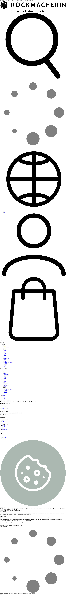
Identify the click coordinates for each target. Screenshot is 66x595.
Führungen (5, 364)
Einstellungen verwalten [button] (20, 510)
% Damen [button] (3, 344)
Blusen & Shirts (6, 374)
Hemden (5, 355)
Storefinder (5, 392)
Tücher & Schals (6, 358)
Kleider (5, 349)
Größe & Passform (4, 419)
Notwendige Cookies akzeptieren (12, 510)
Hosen (5, 353)
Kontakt (3, 421)
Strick (5, 350)
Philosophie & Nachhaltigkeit (8, 362)
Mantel (5, 351)
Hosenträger (5, 383)
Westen (5, 354)
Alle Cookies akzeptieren (4, 510)
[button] (33, 78)
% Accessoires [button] (4, 356)
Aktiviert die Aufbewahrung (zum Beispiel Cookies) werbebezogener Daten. (11, 525)
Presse (5, 365)
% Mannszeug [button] (4, 379)
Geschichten (5, 363)
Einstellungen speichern (4, 526)
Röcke (5, 346)
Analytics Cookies (3, 516)
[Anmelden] (34, 276)
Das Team (5, 361)
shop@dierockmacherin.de (4, 408)
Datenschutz (4, 438)
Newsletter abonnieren (3, 406)
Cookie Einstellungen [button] (5, 424)
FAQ (4, 366)
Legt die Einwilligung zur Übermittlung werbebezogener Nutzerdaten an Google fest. (12, 522)
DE (4, 211)
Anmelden (3, 395)
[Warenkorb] (34, 340)
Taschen (5, 359)
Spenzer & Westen (6, 347)
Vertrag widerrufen (4, 429)
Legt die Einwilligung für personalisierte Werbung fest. (8, 523)
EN (4, 212)
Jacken (5, 348)
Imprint (3, 428)
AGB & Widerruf (4, 437)
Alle (4, 345)
